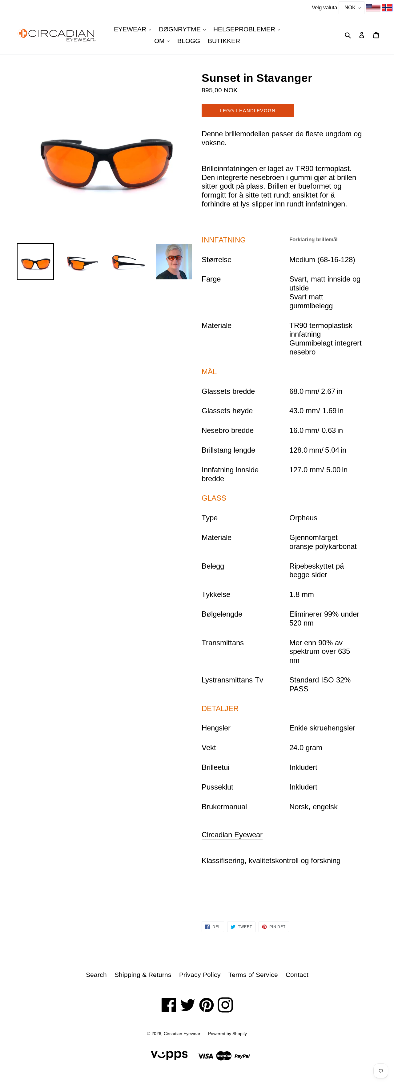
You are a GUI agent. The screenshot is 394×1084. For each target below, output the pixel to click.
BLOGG (188, 40)
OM (163, 40)
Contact (297, 974)
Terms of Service (253, 974)
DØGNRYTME (184, 29)
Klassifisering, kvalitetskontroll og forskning (271, 860)
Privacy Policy (200, 974)
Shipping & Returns (143, 974)
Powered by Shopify (227, 1033)
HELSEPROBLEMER (248, 29)
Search (96, 974)
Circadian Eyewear (232, 834)
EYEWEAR (134, 29)
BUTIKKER (224, 40)
